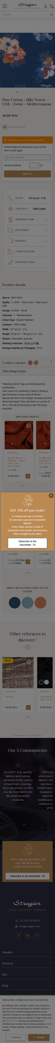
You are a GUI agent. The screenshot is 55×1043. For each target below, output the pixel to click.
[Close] (51, 495)
